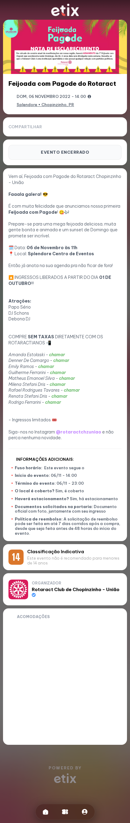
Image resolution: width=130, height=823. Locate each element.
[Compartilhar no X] (118, 127)
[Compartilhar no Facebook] (97, 127)
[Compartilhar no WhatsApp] (87, 127)
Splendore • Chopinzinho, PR (45, 104)
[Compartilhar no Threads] (107, 127)
